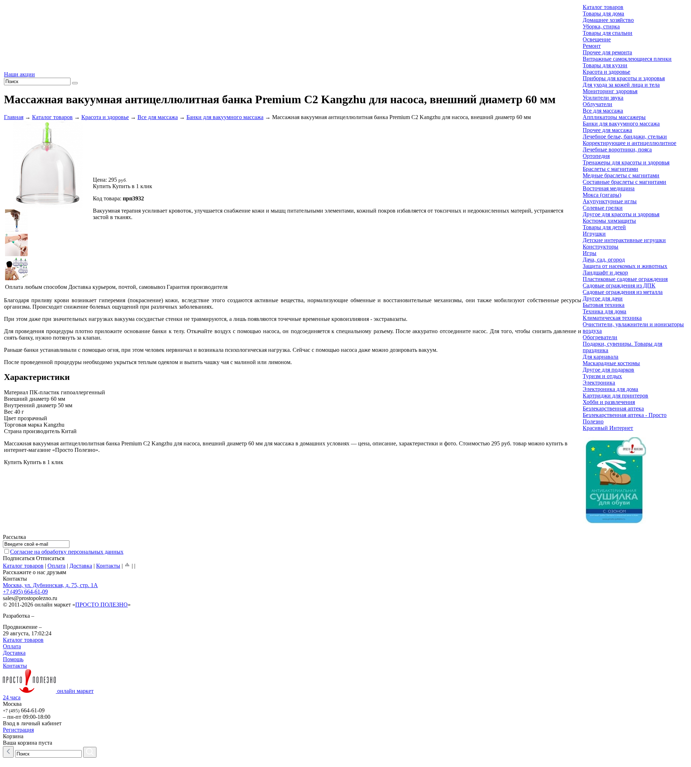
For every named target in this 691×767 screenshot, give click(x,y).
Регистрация (18, 730)
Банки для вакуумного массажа (224, 117)
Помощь (13, 659)
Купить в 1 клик (132, 186)
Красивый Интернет (608, 428)
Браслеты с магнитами (610, 169)
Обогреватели (600, 337)
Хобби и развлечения (609, 402)
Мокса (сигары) (602, 195)
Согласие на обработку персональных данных (66, 552)
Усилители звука (603, 98)
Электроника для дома (610, 389)
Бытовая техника (603, 305)
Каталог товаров (52, 117)
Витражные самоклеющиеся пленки (627, 59)
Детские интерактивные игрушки (624, 240)
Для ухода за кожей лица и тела (621, 85)
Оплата (57, 566)
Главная (13, 117)
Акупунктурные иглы (610, 201)
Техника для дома (604, 311)
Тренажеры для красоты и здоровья (626, 162)
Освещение (597, 39)
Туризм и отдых (602, 376)
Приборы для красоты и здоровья (624, 78)
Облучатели (597, 104)
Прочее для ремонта (607, 52)
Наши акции (19, 74)
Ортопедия (596, 156)
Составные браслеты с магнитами (624, 182)
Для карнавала (600, 357)
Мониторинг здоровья (610, 91)
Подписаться (19, 558)
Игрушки (594, 234)
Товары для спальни (607, 33)
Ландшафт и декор (605, 272)
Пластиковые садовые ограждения (625, 279)
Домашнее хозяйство (608, 20)
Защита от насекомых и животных (625, 266)
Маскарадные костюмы (611, 363)
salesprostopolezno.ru (30, 598)
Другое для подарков (608, 370)
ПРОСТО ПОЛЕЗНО (101, 605)
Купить (102, 186)
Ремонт (592, 46)
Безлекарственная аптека (613, 408)
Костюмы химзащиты (609, 221)
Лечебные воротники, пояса (617, 149)
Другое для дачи (603, 298)
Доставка (80, 566)
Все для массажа (157, 117)
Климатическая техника (612, 318)
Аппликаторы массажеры (614, 117)
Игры (589, 253)
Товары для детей (604, 227)
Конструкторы (600, 247)
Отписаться (50, 558)
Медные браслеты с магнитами (621, 175)
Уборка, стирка (601, 26)
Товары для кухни (605, 65)
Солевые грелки (603, 208)
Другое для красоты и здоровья (621, 214)
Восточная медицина (608, 188)
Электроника (599, 383)
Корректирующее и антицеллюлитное (629, 143)
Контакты (108, 566)
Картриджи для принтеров (615, 395)
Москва (12, 704)
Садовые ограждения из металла (623, 292)
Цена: (100, 180)
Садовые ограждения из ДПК (619, 285)
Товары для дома (603, 13)
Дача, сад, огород (604, 260)
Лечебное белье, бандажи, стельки (625, 136)
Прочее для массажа (607, 130)
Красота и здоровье (105, 117)
